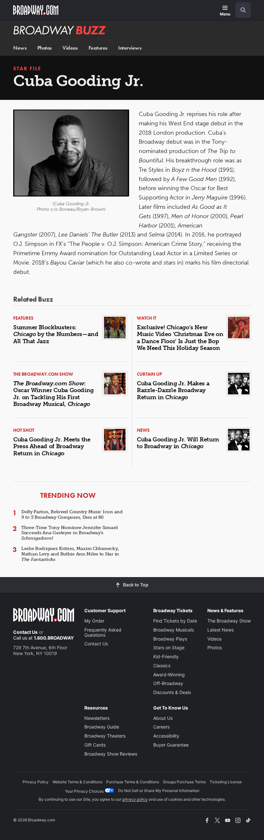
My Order (94, 620)
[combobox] (240, 10)
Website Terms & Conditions (77, 781)
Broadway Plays (170, 639)
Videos (70, 48)
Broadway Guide (101, 726)
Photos (44, 48)
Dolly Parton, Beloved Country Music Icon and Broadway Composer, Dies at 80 (72, 514)
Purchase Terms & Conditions (132, 781)
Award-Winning (169, 674)
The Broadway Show (229, 620)
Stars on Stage (168, 647)
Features (98, 48)
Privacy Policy (36, 781)
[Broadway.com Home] (35, 10)
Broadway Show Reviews (110, 754)
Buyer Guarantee (171, 745)
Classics (161, 665)
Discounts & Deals (172, 692)
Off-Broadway (168, 683)
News (19, 48)
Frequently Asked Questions (102, 632)
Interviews (129, 48)
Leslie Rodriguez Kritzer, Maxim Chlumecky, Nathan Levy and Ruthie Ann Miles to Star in (70, 554)
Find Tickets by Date (175, 620)
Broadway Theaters (105, 736)
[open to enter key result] (243, 10)
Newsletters (96, 718)
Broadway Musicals (173, 629)
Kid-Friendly (166, 656)
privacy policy (135, 799)
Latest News (220, 629)
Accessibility (166, 736)
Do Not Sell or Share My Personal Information (158, 790)
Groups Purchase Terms (184, 781)
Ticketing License (226, 781)
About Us (163, 718)
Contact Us (25, 632)
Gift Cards (95, 745)
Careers (161, 726)
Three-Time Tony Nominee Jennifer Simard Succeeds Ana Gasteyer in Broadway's (69, 533)
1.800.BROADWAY (54, 638)
